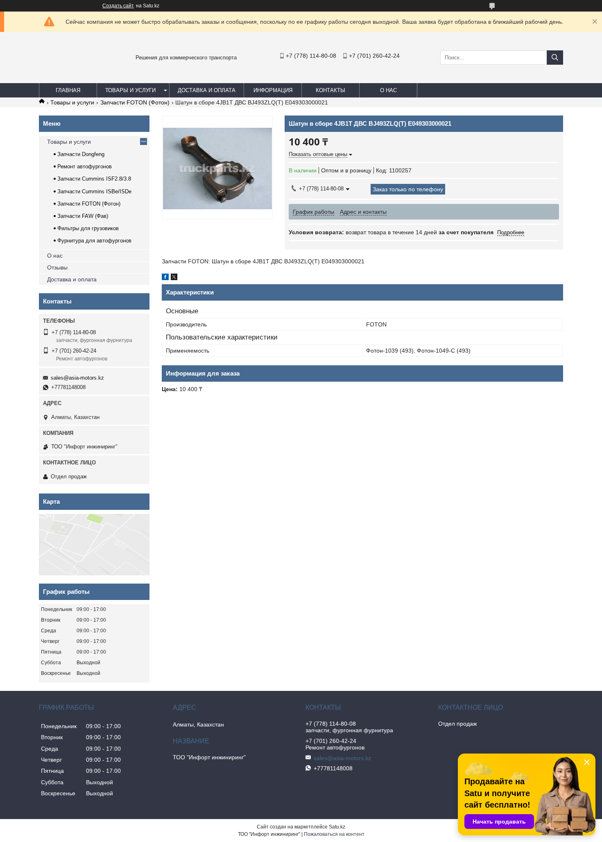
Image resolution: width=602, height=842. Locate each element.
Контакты (330, 90)
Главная (68, 90)
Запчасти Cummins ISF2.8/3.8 (94, 179)
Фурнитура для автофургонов (94, 241)
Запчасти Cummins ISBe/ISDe (94, 191)
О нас (388, 90)
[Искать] (555, 57)
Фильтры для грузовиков (88, 228)
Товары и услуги (130, 90)
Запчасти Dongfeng (80, 154)
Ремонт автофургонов (84, 166)
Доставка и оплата (206, 90)
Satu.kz (337, 827)
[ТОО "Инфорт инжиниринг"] (59, 75)
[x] (174, 278)
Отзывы (57, 267)
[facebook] (165, 278)
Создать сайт (118, 6)
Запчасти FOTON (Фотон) (135, 102)
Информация (272, 90)
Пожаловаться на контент (334, 834)
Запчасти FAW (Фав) (82, 216)
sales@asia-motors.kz (77, 378)
